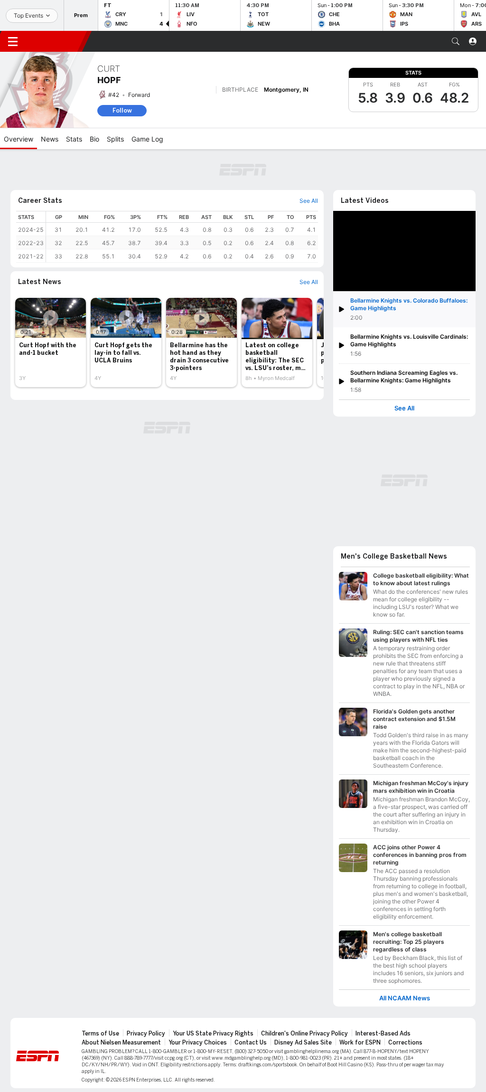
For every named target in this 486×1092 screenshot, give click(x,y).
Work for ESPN (360, 1042)
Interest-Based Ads (383, 1033)
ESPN (56, 41)
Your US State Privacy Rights (213, 1033)
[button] (455, 41)
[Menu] (13, 41)
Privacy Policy (146, 1033)
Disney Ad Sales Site (303, 1042)
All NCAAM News (404, 998)
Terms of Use (100, 1033)
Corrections (405, 1042)
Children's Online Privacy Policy (304, 1033)
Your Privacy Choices (197, 1042)
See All (404, 408)
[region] (182, 237)
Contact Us (250, 1042)
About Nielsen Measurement (121, 1042)
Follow (122, 110)
